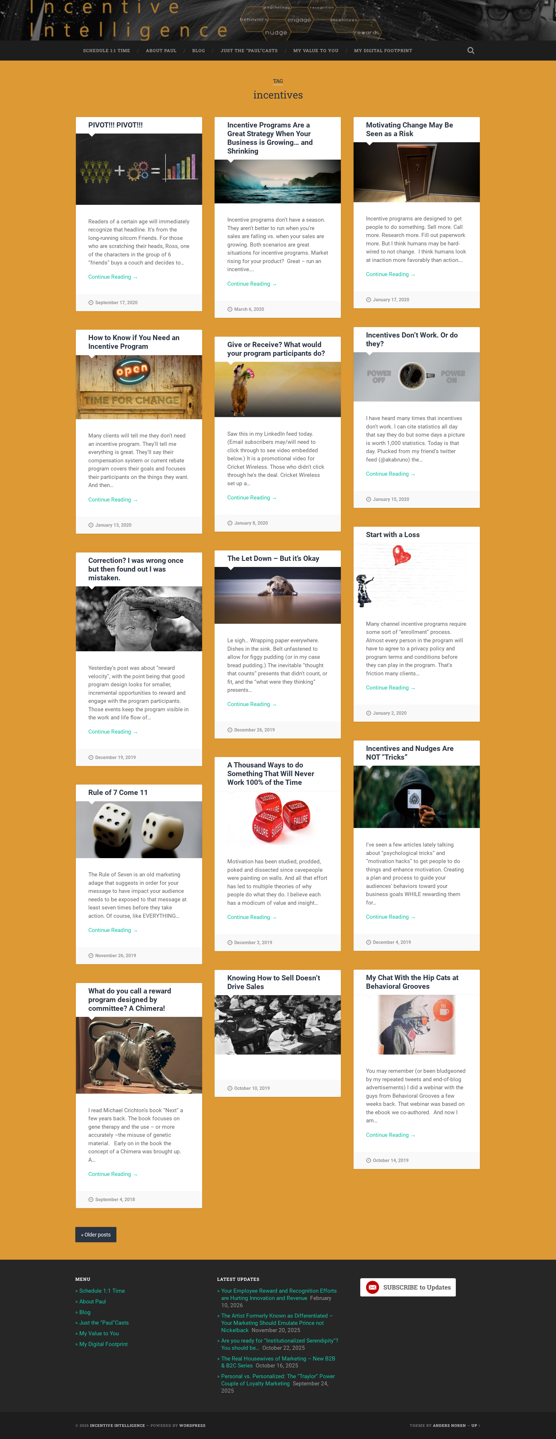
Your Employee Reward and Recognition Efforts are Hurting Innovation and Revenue (279, 1294)
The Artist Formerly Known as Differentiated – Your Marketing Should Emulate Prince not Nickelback (277, 1322)
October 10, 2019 (252, 1088)
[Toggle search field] (471, 50)
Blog (198, 50)
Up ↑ (476, 1425)
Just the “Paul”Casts (249, 50)
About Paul (161, 50)
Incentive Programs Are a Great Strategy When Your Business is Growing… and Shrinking (270, 138)
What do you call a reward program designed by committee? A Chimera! (129, 1000)
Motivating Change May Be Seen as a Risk (409, 129)
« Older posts (96, 1235)
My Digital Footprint (383, 50)
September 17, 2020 (116, 302)
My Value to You (316, 50)
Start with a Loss (393, 534)
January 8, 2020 (251, 523)
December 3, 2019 (253, 942)
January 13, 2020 (113, 525)
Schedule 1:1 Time (106, 50)
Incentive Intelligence (117, 1425)
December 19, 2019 (115, 757)
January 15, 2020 (391, 499)
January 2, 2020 (390, 713)
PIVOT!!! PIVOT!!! (115, 125)
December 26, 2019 (254, 730)
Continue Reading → (113, 276)
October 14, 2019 (391, 1160)
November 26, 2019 (115, 955)
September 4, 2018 (115, 1199)
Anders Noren (449, 1425)
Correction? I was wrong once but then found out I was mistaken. (136, 569)
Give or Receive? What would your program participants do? (276, 349)
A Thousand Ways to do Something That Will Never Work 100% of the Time (270, 774)
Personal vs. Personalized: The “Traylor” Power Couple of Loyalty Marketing (278, 1380)
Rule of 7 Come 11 (118, 792)
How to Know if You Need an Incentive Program (134, 342)
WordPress (192, 1425)
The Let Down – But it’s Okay (273, 558)
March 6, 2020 (249, 309)
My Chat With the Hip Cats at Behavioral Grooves (412, 982)
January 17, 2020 (391, 299)
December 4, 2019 (392, 942)
